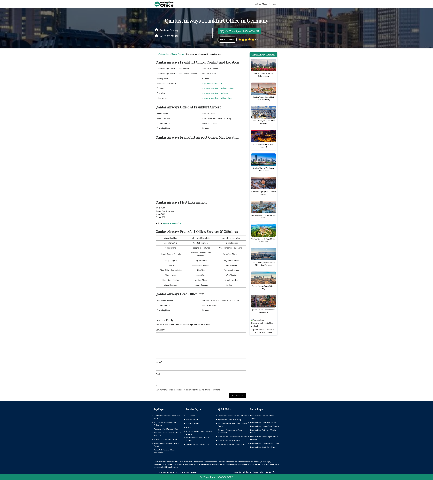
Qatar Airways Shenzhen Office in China (232, 437)
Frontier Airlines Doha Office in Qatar (263, 422)
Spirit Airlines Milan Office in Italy (229, 420)
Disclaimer (247, 472)
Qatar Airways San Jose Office (229, 440)
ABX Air (188, 427)
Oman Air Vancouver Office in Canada (231, 444)
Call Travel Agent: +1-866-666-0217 (216, 477)
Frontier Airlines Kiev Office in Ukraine (263, 447)
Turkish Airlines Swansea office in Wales (232, 416)
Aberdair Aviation (192, 420)
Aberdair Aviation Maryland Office (166, 429)
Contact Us (270, 472)
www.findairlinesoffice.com (172, 472)
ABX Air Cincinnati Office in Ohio (165, 439)
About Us (237, 472)
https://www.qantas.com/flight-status (217, 98)
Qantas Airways (177, 54)
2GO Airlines (190, 416)
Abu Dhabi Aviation (192, 423)
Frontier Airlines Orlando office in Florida (264, 443)
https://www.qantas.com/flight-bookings (218, 88)
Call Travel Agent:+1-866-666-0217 (242, 31)
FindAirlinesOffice (162, 54)
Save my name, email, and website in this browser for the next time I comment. (188, 390)
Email (158, 374)
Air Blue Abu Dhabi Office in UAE (197, 444)
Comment (160, 330)
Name (159, 362)
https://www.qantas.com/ (212, 83)
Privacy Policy (258, 472)
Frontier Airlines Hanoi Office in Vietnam (264, 426)
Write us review (227, 39)
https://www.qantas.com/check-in (215, 93)
